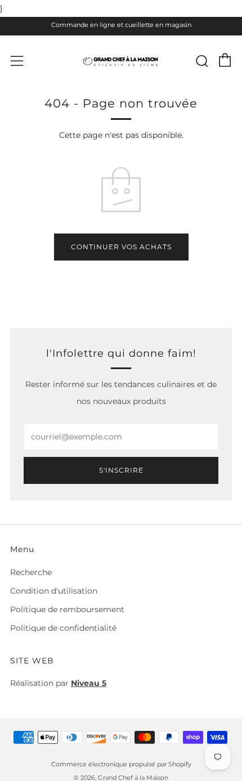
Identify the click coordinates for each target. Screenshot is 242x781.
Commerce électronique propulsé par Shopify (121, 764)
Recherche (31, 572)
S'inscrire (121, 470)
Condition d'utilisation (53, 591)
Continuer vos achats (121, 247)
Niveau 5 (88, 683)
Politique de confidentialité (63, 628)
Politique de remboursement (67, 609)
